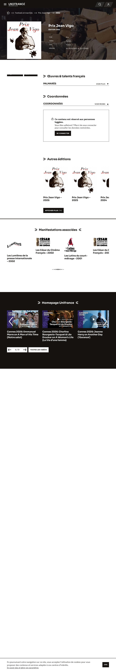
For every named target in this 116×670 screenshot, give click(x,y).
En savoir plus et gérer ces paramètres (23, 668)
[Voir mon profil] (108, 4)
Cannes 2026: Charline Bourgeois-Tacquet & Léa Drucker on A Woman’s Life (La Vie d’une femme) (22, 336)
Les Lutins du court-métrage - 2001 (75, 257)
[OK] (105, 665)
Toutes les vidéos (38, 350)
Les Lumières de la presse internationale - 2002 (19, 258)
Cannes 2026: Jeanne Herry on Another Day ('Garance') (54, 334)
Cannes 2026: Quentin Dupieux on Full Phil (91, 333)
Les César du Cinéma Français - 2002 (48, 251)
